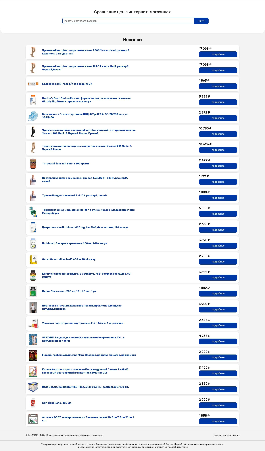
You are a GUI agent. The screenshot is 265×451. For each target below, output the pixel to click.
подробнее (218, 54)
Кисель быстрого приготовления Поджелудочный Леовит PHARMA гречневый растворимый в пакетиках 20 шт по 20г (85, 371)
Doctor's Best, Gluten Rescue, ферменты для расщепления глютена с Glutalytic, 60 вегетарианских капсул (86, 100)
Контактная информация (227, 435)
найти (201, 20)
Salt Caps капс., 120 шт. (57, 402)
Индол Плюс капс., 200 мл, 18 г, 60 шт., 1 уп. (69, 291)
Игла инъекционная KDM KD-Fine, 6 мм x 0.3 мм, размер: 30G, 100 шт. (85, 386)
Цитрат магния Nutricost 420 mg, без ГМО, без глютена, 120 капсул (85, 227)
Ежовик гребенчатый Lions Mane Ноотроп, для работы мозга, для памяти (89, 355)
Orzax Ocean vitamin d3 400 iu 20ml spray (69, 259)
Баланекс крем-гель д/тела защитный (67, 83)
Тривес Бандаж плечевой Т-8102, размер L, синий (74, 195)
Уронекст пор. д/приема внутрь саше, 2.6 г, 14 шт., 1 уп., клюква (82, 323)
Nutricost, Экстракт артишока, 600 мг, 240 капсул (74, 243)
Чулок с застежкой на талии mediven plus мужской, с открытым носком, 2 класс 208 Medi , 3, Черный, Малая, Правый (89, 132)
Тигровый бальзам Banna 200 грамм (65, 163)
